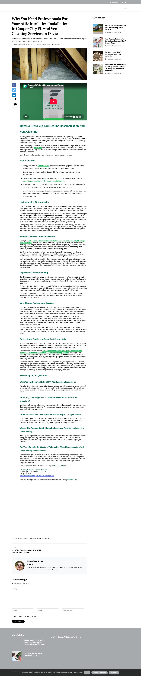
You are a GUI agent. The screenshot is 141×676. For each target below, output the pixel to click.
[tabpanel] (49, 64)
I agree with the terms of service (25, 616)
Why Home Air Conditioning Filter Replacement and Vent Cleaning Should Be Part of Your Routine (115, 68)
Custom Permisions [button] (100, 672)
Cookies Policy (77, 672)
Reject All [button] (114, 672)
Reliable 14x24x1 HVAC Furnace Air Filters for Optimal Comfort (113, 54)
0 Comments (56, 44)
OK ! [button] (87, 672)
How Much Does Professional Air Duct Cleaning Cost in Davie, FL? (115, 28)
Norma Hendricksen (19, 44)
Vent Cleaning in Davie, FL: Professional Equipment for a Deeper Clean (115, 41)
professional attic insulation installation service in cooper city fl (31, 538)
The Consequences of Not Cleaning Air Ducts (33, 655)
